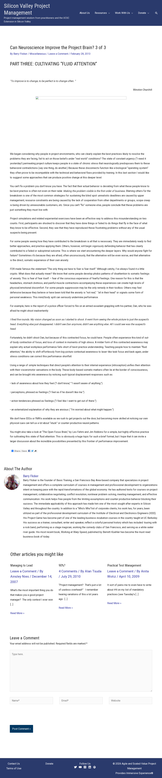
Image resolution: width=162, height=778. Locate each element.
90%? (62, 565)
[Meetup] (94, 767)
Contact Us (14, 763)
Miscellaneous (38, 53)
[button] (108, 13)
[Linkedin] (89, 767)
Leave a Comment (58, 53)
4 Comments (68, 571)
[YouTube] (80, 767)
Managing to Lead (21, 565)
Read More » (17, 613)
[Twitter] (75, 767)
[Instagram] (85, 767)
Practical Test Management (124, 565)
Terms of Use (13, 768)
